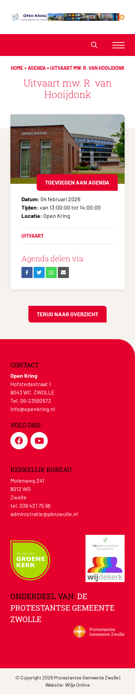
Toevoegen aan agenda (77, 182)
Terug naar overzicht (67, 314)
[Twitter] (39, 272)
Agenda (37, 68)
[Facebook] (27, 272)
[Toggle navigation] (118, 45)
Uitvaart (32, 236)
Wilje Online (77, 685)
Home (17, 68)
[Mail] (63, 272)
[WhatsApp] (51, 272)
